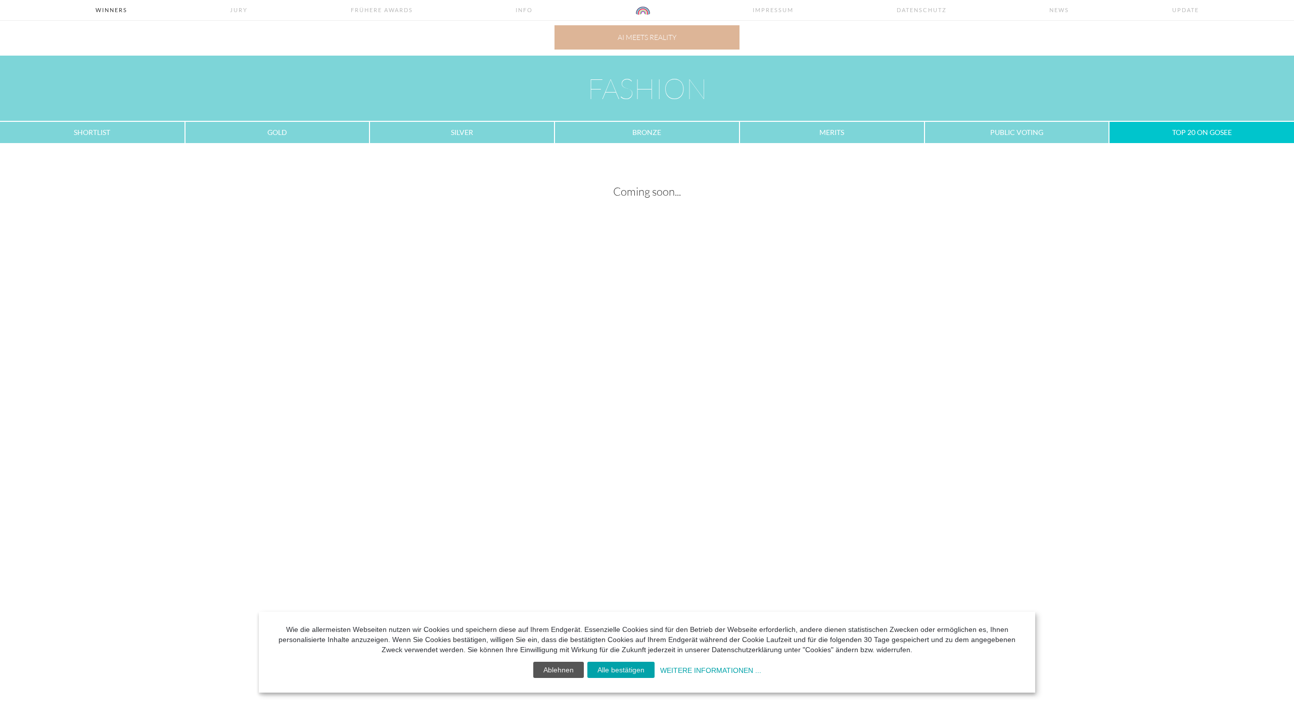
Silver (462, 132)
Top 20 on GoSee (1202, 132)
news (1059, 10)
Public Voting (1016, 132)
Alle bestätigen (620, 670)
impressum (773, 10)
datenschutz (922, 10)
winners (111, 10)
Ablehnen (558, 670)
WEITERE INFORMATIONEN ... (710, 670)
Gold (277, 132)
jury (239, 10)
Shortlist (92, 132)
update (1185, 10)
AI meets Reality (647, 37)
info (524, 10)
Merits (831, 132)
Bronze (646, 132)
